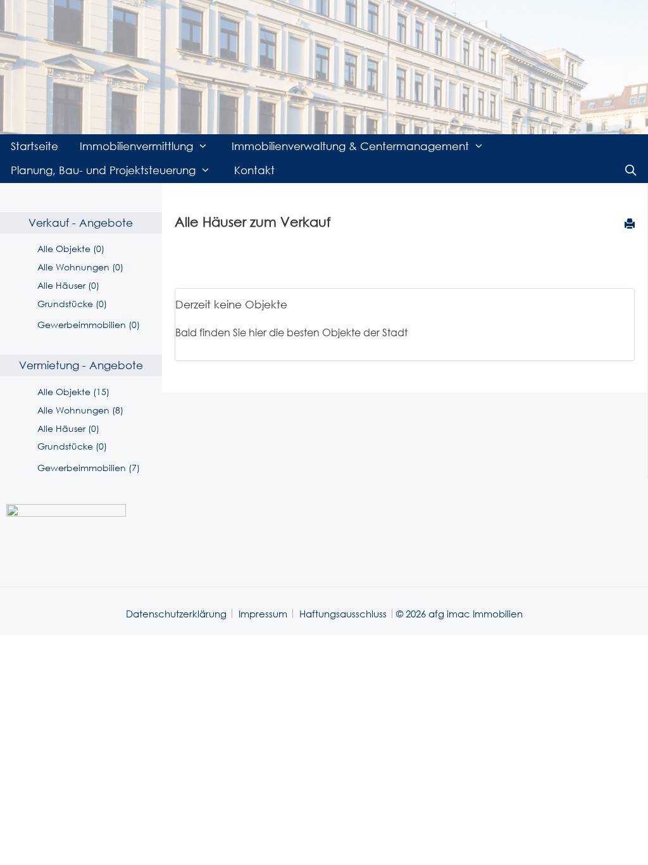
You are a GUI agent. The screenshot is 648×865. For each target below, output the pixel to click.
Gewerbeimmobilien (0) (88, 325)
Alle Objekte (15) (73, 392)
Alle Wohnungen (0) (80, 267)
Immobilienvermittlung (136, 146)
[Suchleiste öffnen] (630, 170)
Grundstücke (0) (72, 304)
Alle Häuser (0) (68, 285)
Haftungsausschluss (343, 613)
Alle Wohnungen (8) (80, 410)
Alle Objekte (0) (70, 249)
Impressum (263, 613)
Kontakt (254, 170)
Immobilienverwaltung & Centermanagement (350, 146)
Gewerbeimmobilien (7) (88, 468)
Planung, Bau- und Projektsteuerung (103, 170)
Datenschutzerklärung (176, 613)
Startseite (34, 146)
